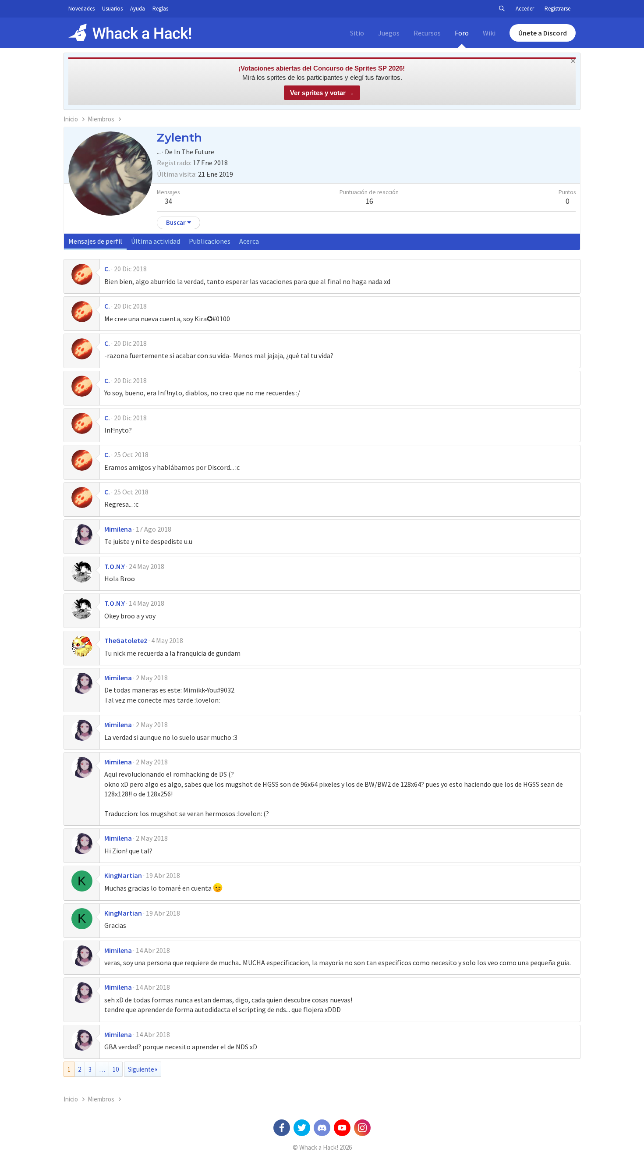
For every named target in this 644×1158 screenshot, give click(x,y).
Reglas (160, 8)
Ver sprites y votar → (322, 92)
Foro (462, 32)
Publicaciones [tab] (209, 241)
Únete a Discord (542, 32)
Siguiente (141, 1069)
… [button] (102, 1069)
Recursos (427, 32)
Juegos (389, 32)
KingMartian (123, 875)
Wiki (489, 32)
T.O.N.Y (114, 566)
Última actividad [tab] (155, 241)
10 (116, 1069)
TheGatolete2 (125, 640)
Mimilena (118, 529)
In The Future (194, 151)
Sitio (357, 32)
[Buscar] (501, 9)
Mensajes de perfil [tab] (95, 241)
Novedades (81, 8)
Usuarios (112, 8)
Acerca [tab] (249, 241)
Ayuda (137, 8)
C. (107, 268)
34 (168, 201)
